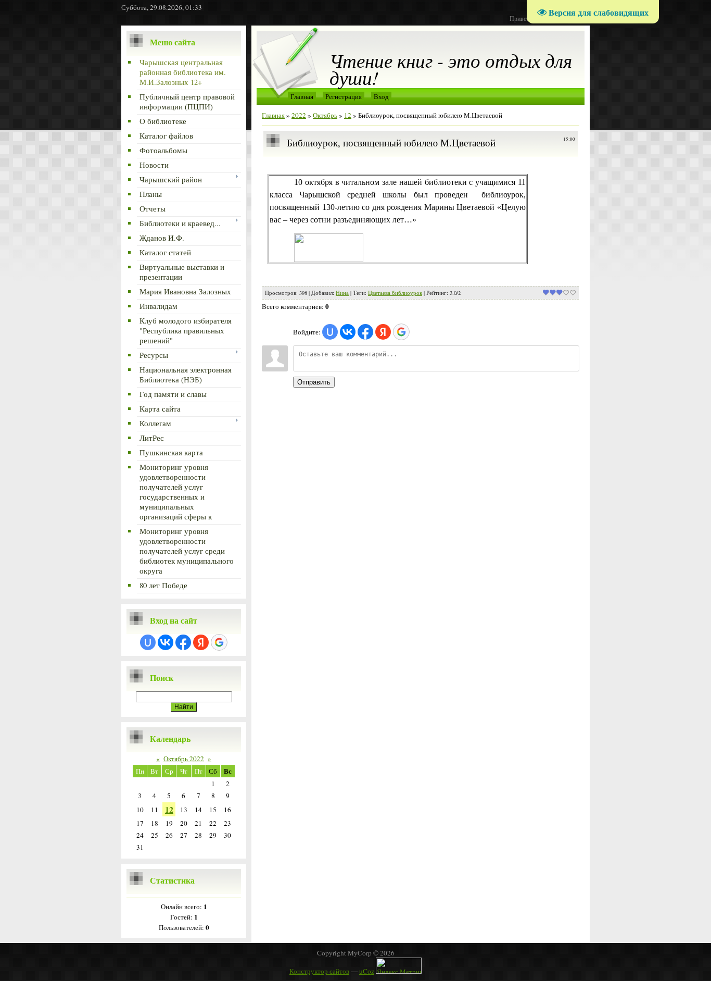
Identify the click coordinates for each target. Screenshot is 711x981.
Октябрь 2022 (183, 758)
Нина (342, 292)
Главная (301, 96)
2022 (298, 115)
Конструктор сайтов (319, 971)
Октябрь (325, 115)
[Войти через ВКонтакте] (165, 642)
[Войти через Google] (219, 642)
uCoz (366, 971)
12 (169, 809)
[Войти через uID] (148, 642)
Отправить (314, 382)
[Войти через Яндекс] (201, 642)
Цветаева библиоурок (395, 292)
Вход (381, 96)
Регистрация (343, 96)
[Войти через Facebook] (183, 642)
